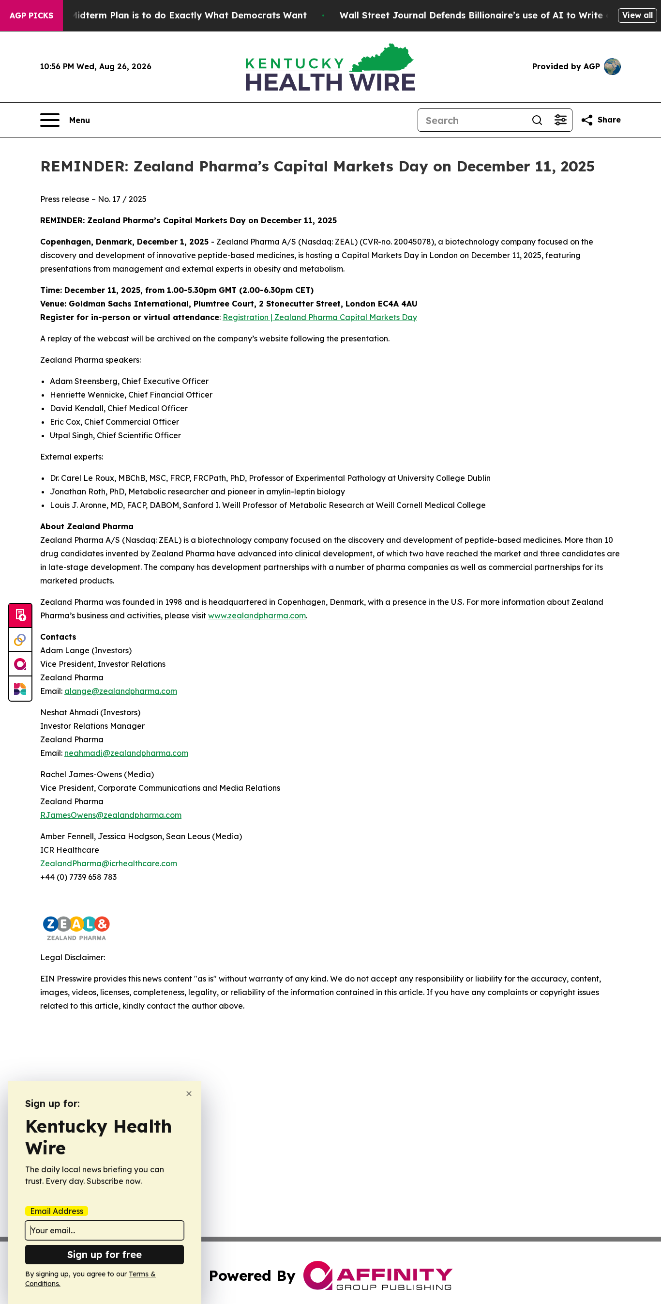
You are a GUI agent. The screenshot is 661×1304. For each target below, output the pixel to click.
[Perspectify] (20, 640)
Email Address (56, 1211)
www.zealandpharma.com (257, 615)
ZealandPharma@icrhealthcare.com (108, 863)
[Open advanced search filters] (560, 120)
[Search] (537, 120)
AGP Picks (31, 15)
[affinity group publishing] (20, 664)
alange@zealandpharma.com (120, 691)
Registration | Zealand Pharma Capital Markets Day (320, 317)
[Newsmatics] (20, 688)
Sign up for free (104, 1254)
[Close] (189, 1093)
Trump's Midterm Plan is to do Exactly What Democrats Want (169, 15)
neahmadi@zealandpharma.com (126, 753)
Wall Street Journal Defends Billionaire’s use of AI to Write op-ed (486, 15)
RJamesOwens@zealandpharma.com (110, 815)
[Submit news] (20, 616)
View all (637, 15)
